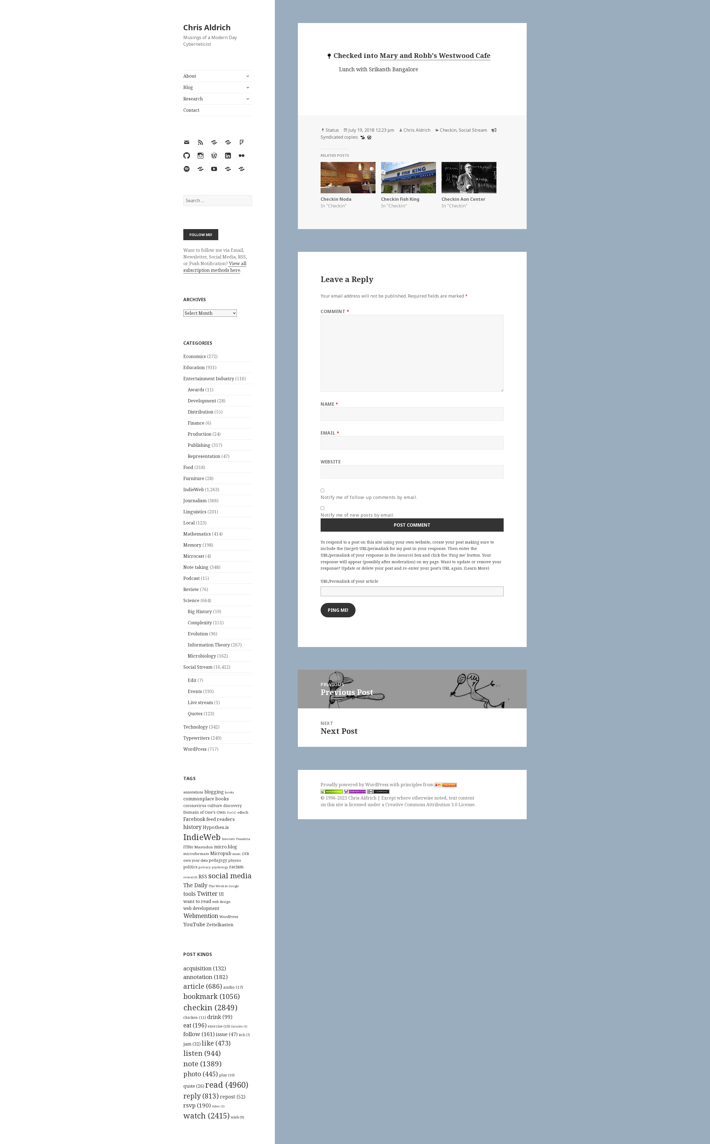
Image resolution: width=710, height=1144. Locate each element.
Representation (204, 456)
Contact (191, 110)
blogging (214, 792)
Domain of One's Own (204, 812)
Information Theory (209, 645)
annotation (205, 977)
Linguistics (194, 512)
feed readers (220, 819)
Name (329, 404)
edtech (242, 812)
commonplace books (206, 798)
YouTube (194, 924)
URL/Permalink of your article (349, 581)
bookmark (211, 996)
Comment (335, 311)
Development (202, 401)
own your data (195, 860)
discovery (232, 805)
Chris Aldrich (207, 27)
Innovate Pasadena (236, 839)
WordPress (195, 749)
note (202, 1064)
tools (189, 893)
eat (195, 1025)
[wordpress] (369, 137)
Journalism (195, 501)
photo (200, 1073)
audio (233, 987)
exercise (219, 1026)
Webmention (200, 916)
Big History (200, 611)
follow (199, 1034)
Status (332, 130)
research (190, 877)
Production (199, 434)
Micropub (220, 853)
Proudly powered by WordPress (355, 785)
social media (230, 876)
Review (191, 589)
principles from (417, 785)
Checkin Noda (336, 199)
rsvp (197, 1105)
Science (191, 600)
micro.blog (225, 847)
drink (219, 1017)
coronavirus (194, 805)
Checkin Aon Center (463, 199)
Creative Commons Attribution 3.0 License (430, 804)
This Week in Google (224, 886)
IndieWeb (193, 489)
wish (237, 1117)
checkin (210, 1007)
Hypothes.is (216, 827)
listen (202, 1053)
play (227, 1074)
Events (195, 691)
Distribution (200, 412)
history (192, 827)
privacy (205, 867)
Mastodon (203, 846)
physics (234, 860)
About (189, 76)
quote (193, 1086)
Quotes (195, 714)
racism (236, 867)
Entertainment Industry (208, 379)
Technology (195, 727)
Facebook (194, 819)
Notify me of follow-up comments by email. (369, 497)
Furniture (193, 478)
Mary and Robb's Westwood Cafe (435, 55)
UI (221, 894)
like (216, 1043)
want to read (197, 901)
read (226, 1084)
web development (201, 908)
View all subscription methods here (214, 266)
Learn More (476, 568)
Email (330, 433)
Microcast (193, 556)
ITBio (188, 846)
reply (201, 1095)
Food (188, 467)
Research (193, 99)
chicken (194, 1017)
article (202, 986)
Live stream (200, 702)
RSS (203, 876)
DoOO (231, 813)
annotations (193, 792)
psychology (220, 867)
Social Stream (197, 667)
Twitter (207, 893)
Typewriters (196, 738)
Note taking (196, 567)
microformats (196, 853)
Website (331, 462)
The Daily (195, 885)
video (218, 1106)
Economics (194, 356)
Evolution (198, 634)
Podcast (191, 578)
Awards (196, 390)
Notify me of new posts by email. (357, 515)
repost (232, 1096)
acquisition (204, 968)
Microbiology (202, 656)
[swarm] (362, 137)
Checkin (448, 130)
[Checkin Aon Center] (469, 177)
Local (189, 523)
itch (244, 1035)
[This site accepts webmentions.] (355, 791)
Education (194, 367)
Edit (192, 680)
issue (227, 1034)
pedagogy (218, 860)
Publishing (199, 445)
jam (192, 1044)
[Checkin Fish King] (408, 177)
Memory (192, 545)
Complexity (200, 623)
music (236, 854)
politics (190, 866)
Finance (196, 423)
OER (245, 853)
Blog (188, 87)
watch (206, 1115)
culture (214, 805)
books (229, 792)
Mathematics (197, 534)
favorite (239, 1026)
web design (221, 901)
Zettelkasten (220, 925)
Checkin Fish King (400, 199)
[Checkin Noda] (348, 177)
